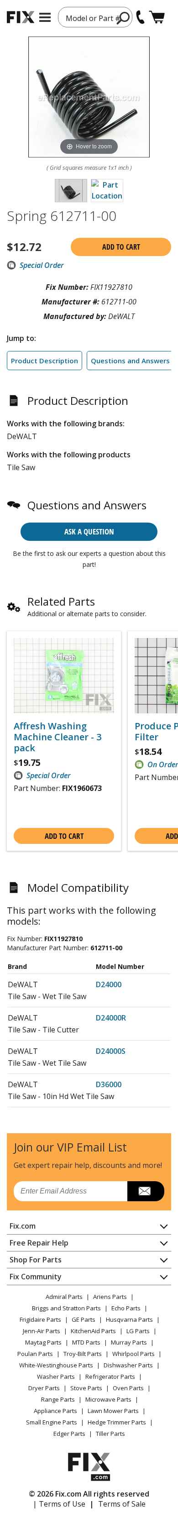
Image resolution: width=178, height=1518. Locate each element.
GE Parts (83, 1319)
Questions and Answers (130, 360)
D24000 (108, 984)
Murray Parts (129, 1342)
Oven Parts (128, 1388)
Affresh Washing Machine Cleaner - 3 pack (57, 737)
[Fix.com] (20, 17)
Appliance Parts (55, 1411)
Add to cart (121, 247)
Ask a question (89, 531)
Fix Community (36, 1277)
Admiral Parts (64, 1297)
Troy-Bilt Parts (82, 1354)
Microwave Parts (108, 1399)
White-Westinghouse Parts (56, 1365)
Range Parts (58, 1399)
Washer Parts (56, 1376)
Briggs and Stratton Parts (66, 1308)
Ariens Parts (110, 1297)
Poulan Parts (35, 1354)
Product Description (44, 360)
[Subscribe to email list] (145, 1191)
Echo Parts (126, 1308)
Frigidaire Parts (40, 1319)
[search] (123, 18)
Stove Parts (86, 1388)
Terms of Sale (122, 1504)
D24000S (111, 1051)
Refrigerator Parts (110, 1376)
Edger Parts (69, 1433)
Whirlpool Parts (133, 1354)
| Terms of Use (59, 1504)
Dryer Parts (44, 1388)
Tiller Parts (110, 1433)
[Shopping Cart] (157, 17)
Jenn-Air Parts (41, 1331)
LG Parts (138, 1331)
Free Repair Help (39, 1243)
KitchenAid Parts (93, 1331)
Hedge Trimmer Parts (117, 1422)
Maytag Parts (43, 1342)
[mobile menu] (45, 17)
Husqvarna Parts (129, 1319)
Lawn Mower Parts (113, 1411)
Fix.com (23, 1226)
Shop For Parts (36, 1260)
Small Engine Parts (51, 1422)
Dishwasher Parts (128, 1365)
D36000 (108, 1084)
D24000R (111, 1018)
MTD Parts (86, 1342)
